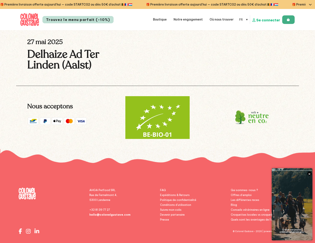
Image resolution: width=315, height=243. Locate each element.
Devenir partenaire (172, 214)
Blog (234, 204)
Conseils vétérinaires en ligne (250, 209)
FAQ (163, 190)
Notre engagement (188, 19)
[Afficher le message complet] (310, 4)
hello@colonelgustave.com (109, 214)
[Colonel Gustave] (29, 19)
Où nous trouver (222, 19)
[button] (243, 19)
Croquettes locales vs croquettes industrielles (262, 214)
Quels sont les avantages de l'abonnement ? (260, 219)
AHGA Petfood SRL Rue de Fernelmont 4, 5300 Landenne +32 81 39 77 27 (103, 199)
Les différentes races (245, 200)
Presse (164, 219)
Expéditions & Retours (175, 195)
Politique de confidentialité (178, 200)
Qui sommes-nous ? (244, 190)
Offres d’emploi (241, 195)
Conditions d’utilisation (175, 204)
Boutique (160, 19)
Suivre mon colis (171, 209)
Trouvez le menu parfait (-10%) (78, 20)
